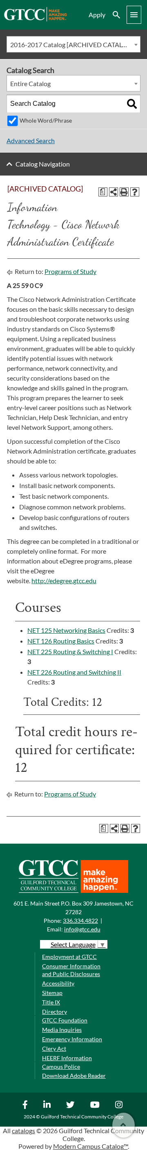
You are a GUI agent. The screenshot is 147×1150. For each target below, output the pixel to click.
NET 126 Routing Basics (60, 641)
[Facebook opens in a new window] (26, 1104)
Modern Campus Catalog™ (90, 1146)
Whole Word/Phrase (46, 120)
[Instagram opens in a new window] (120, 1104)
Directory (54, 1011)
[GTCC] (35, 19)
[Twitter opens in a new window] (71, 1104)
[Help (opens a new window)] (134, 191)
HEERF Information (67, 1057)
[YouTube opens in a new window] (96, 1104)
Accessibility (58, 983)
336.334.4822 (80, 920)
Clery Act (54, 1048)
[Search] (131, 104)
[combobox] (73, 44)
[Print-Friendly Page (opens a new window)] (124, 191)
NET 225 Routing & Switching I (70, 651)
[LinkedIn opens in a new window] (48, 1104)
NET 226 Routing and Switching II (74, 672)
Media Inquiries (62, 1029)
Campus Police (61, 1066)
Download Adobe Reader (74, 1075)
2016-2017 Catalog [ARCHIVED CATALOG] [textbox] (72, 44)
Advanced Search (31, 140)
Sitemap (52, 992)
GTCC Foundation (64, 1020)
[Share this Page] (113, 191)
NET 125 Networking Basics (66, 630)
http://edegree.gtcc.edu (63, 580)
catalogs (23, 1130)
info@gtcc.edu (82, 929)
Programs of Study (70, 271)
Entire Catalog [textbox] (30, 83)
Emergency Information (72, 1039)
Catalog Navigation (43, 164)
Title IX (51, 1002)
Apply (97, 14)
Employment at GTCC (69, 956)
